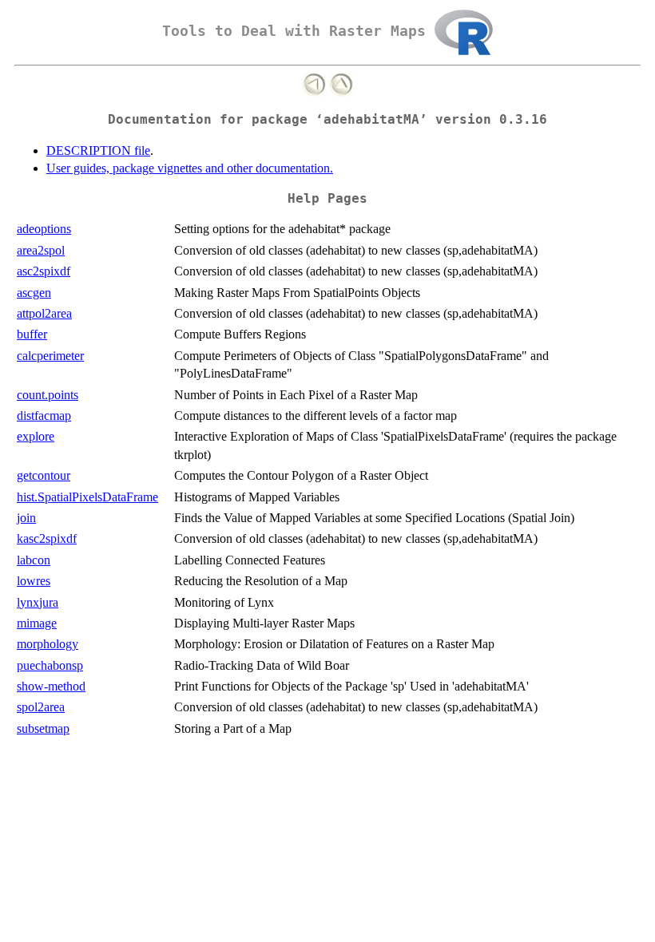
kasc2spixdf (47, 538)
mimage (37, 623)
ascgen (34, 292)
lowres (33, 581)
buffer (32, 334)
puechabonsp (50, 665)
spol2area (41, 707)
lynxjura (37, 602)
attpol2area (44, 313)
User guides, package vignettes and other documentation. (189, 168)
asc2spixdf (43, 271)
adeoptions (44, 229)
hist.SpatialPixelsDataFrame (87, 497)
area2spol (41, 250)
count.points (47, 395)
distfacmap (44, 415)
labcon (33, 560)
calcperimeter (50, 355)
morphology (47, 644)
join (26, 517)
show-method (51, 686)
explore (35, 436)
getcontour (43, 475)
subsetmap (43, 728)
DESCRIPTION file (98, 150)
